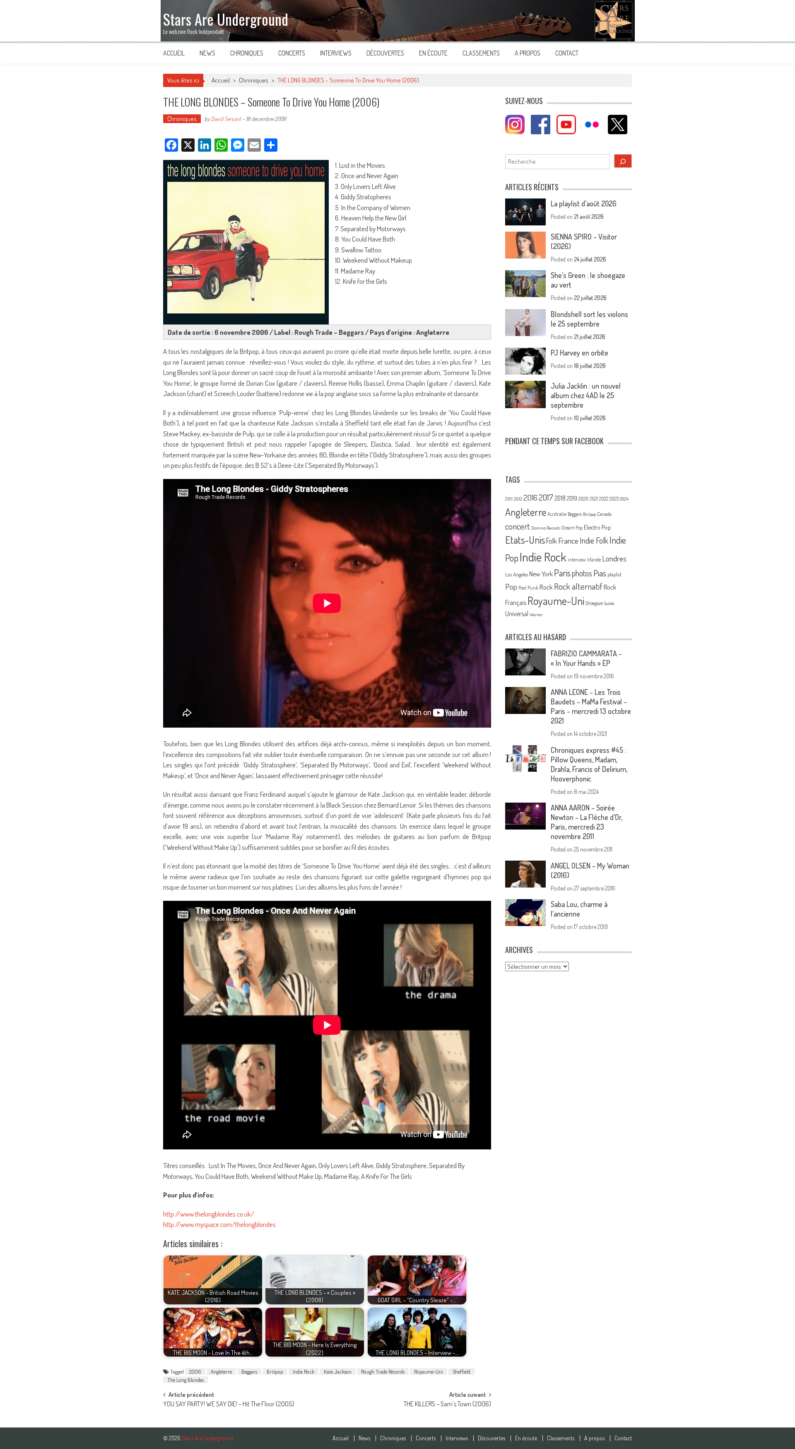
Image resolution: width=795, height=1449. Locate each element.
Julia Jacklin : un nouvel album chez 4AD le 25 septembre (586, 395)
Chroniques (246, 53)
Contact (566, 53)
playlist (614, 574)
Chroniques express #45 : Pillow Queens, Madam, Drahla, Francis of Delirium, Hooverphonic (589, 764)
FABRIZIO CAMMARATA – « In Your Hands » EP (586, 658)
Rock (546, 587)
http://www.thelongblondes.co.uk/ (208, 1214)
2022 (603, 499)
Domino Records (545, 528)
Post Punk (528, 587)
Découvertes (385, 53)
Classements (481, 53)
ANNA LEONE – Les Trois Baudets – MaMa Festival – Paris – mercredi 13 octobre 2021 (591, 706)
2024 (624, 499)
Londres (614, 558)
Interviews (336, 53)
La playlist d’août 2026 (584, 203)
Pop (511, 586)
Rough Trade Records (383, 1371)
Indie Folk (594, 540)
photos (582, 573)
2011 (509, 499)
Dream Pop (572, 528)
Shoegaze (594, 603)
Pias (599, 572)
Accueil (174, 53)
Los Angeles (516, 574)
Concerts (291, 53)
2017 (546, 497)
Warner (536, 614)
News (207, 53)
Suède (609, 603)
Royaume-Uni (428, 1371)
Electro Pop (597, 527)
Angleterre (221, 1371)
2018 (560, 498)
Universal (516, 614)
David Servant (226, 118)
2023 (614, 499)
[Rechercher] (623, 161)
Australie (556, 513)
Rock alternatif (578, 586)
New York (541, 574)
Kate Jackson (338, 1371)
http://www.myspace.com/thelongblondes (219, 1224)
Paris (562, 572)
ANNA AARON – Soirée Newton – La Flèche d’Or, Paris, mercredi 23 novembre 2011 (586, 822)
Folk (551, 540)
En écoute (433, 53)
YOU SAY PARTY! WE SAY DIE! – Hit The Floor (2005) (228, 1404)
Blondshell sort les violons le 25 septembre (589, 319)
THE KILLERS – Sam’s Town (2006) (447, 1404)
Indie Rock (303, 1371)
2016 (530, 497)
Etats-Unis (525, 539)
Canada (604, 513)
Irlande (594, 559)
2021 (594, 499)
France (568, 540)
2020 (583, 498)
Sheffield (461, 1371)
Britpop (275, 1371)
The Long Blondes (185, 1379)
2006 (195, 1371)
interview (577, 559)
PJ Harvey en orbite (579, 352)
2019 (572, 498)
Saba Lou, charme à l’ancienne (579, 909)
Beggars (249, 1371)
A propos (527, 53)
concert (517, 526)
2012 (518, 499)
